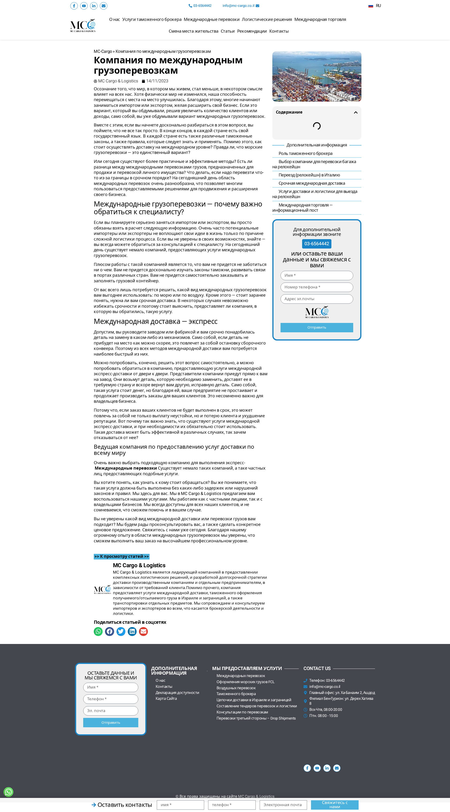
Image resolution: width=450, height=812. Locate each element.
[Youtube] (84, 6)
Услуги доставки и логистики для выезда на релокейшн (314, 194)
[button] (98, 631)
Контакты (279, 31)
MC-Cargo (103, 51)
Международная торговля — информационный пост (302, 208)
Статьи (228, 31)
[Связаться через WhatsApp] (8, 792)
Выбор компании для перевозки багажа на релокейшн (314, 164)
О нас (114, 19)
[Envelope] (103, 6)
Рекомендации (252, 31)
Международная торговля (320, 19)
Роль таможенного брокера (305, 153)
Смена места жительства (193, 31)
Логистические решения (267, 19)
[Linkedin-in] (94, 6)
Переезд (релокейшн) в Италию (309, 175)
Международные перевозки (212, 19)
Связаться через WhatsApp (39, 792)
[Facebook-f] (74, 6)
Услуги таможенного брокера (151, 19)
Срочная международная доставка (311, 183)
